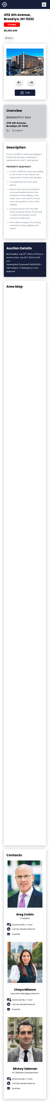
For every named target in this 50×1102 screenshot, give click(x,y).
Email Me (16, 934)
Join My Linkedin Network (23, 929)
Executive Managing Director (25, 991)
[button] (44, 4)
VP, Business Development (25, 1070)
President (25, 916)
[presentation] (19, 82)
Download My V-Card (22, 925)
